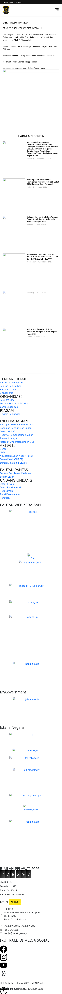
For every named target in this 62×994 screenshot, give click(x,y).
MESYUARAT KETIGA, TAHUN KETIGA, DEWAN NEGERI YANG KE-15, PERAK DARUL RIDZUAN (43, 256)
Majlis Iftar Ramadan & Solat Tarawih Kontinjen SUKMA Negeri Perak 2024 (42, 331)
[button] (52, 10)
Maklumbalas (11, 988)
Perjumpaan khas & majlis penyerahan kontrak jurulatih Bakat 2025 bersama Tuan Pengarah (43, 181)
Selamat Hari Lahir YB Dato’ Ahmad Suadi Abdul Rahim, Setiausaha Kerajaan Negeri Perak (43, 219)
